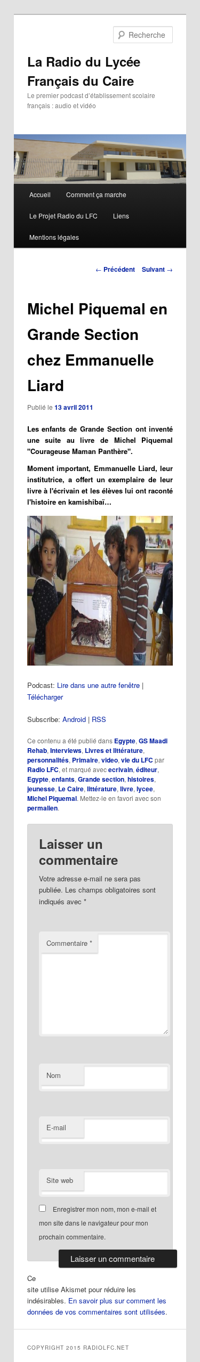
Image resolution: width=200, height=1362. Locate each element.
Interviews (66, 750)
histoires (140, 779)
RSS (99, 719)
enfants (63, 779)
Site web (59, 1180)
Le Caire (71, 788)
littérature (102, 788)
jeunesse (41, 788)
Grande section (101, 779)
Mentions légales (54, 236)
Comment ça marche (96, 194)
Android (74, 719)
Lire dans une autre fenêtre (98, 685)
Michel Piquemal (52, 798)
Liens (121, 215)
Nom (53, 1075)
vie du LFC (137, 760)
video (109, 760)
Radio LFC (43, 769)
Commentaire (69, 943)
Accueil (40, 194)
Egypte (124, 740)
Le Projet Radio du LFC (63, 215)
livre (126, 788)
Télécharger (45, 697)
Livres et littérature (114, 750)
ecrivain (120, 769)
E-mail (56, 1127)
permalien (42, 808)
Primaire (85, 760)
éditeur (146, 769)
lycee (145, 788)
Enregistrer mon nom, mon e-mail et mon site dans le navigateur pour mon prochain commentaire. (97, 1223)
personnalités (48, 760)
